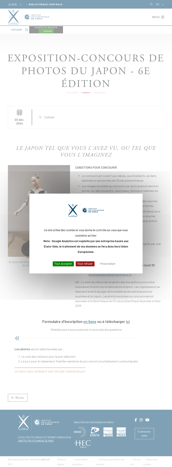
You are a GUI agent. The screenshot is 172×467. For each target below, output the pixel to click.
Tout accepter (63, 264)
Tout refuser (85, 264)
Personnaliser (107, 263)
